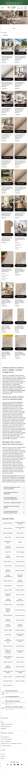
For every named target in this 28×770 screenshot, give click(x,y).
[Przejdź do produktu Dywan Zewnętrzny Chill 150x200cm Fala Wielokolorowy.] (7, 259)
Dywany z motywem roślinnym (8, 610)
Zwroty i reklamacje (5, 741)
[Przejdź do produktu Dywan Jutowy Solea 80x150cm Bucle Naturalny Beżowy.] (20, 203)
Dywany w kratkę (8, 604)
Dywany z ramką (20, 594)
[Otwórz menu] (2, 7)
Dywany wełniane (20, 556)
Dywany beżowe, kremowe (20, 634)
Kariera (2, 758)
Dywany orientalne (20, 590)
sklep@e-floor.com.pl (17, 3)
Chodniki (20, 542)
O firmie (3, 754)
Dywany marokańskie (8, 600)
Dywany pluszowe (20, 561)
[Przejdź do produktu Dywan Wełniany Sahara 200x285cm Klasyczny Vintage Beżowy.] (7, 290)
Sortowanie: (4, 32)
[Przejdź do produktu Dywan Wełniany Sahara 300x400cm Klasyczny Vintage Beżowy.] (20, 259)
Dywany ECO (8, 552)
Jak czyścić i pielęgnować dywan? (12, 502)
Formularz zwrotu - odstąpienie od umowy (11, 743)
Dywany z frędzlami (20, 570)
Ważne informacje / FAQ (6, 724)
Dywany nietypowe (20, 630)
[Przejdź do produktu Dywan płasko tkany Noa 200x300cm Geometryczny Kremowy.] (7, 99)
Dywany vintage (8, 590)
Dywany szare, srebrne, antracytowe (8, 651)
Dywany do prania (20, 537)
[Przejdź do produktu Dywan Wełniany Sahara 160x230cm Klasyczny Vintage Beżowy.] (20, 290)
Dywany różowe (20, 657)
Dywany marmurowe (8, 620)
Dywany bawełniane (8, 533)
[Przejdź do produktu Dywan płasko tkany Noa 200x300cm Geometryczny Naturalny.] (20, 125)
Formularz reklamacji (6, 745)
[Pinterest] (14, 764)
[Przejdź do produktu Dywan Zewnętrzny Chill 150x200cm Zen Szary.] (20, 228)
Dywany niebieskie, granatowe (8, 657)
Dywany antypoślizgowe (8, 575)
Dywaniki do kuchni (7, 681)
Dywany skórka (8, 565)
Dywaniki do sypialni (20, 676)
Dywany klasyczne (8, 580)
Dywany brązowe (20, 646)
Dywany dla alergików (20, 575)
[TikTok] (21, 764)
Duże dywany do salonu (8, 542)
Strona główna (11, 13)
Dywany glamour (8, 585)
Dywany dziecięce (8, 528)
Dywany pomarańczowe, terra (8, 641)
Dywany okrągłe (8, 630)
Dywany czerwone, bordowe (20, 640)
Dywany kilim (8, 537)
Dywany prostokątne (8, 625)
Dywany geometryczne (20, 600)
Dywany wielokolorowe (8, 666)
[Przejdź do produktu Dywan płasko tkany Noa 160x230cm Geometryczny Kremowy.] (20, 73)
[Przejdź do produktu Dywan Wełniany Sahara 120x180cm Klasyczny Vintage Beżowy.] (7, 316)
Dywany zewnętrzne (20, 565)
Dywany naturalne (20, 666)
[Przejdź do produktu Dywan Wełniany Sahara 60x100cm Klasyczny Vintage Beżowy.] (7, 342)
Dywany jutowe (20, 533)
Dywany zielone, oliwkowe (20, 651)
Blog (2, 722)
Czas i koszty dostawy (6, 739)
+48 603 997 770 (9, 2)
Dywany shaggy (20, 552)
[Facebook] (8, 764)
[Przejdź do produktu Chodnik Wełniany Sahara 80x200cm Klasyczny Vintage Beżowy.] (20, 316)
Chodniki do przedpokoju (8, 547)
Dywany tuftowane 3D (20, 528)
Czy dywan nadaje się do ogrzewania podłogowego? (11, 498)
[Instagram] (11, 764)
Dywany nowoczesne (20, 581)
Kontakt (3, 756)
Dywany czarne (20, 662)
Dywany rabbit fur (8, 561)
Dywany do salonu (8, 676)
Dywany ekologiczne (20, 610)
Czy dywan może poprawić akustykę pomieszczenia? (11, 512)
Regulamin (3, 728)
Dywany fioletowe (8, 662)
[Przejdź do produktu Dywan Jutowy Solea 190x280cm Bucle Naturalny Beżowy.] (7, 203)
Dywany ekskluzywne (8, 556)
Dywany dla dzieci (8, 615)
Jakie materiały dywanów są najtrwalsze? (11, 493)
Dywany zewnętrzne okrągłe (20, 672)
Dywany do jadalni (20, 681)
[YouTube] (18, 764)
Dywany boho (20, 585)
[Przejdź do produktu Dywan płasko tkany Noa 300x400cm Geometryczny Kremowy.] (20, 99)
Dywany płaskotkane (8, 570)
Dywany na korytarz (8, 685)
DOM (19, 13)
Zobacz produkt (7, 53)
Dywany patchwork (20, 615)
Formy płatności (5, 737)
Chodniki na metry (20, 547)
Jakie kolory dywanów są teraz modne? (11, 507)
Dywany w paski (20, 620)
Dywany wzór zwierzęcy (8, 594)
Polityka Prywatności (6, 726)
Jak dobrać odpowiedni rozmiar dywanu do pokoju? (12, 488)
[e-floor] (11, 8)
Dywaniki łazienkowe (8, 523)
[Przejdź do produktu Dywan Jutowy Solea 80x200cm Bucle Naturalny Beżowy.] (7, 228)
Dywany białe (8, 634)
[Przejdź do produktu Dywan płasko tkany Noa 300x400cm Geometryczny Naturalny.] (7, 151)
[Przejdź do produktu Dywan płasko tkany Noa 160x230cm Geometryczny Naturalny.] (7, 125)
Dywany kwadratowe (20, 625)
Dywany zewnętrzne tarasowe (8, 672)
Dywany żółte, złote (8, 646)
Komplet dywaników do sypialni (20, 523)
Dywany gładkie (20, 604)
